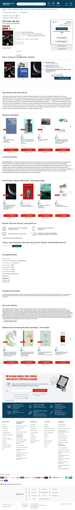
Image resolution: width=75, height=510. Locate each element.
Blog (3, 449)
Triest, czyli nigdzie (42, 139)
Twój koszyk (33, 428)
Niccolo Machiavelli (24, 355)
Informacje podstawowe (21, 425)
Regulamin (46, 426)
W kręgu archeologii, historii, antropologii (45, 352)
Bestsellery (45, 9)
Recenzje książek (48, 440)
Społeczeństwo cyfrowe (52, 65)
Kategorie (4, 9)
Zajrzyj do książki (6, 48)
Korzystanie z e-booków (21, 432)
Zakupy (18, 430)
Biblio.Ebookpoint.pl (44, 498)
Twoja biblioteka (34, 432)
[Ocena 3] (21, 35)
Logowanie (32, 424)
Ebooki (10, 9)
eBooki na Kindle (20, 445)
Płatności (46, 436)
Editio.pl (34, 492)
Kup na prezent (62, 37)
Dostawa (46, 434)
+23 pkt (12, 28)
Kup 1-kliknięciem (62, 41)
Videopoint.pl (34, 495)
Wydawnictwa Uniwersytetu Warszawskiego (32, 34)
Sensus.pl (55, 489)
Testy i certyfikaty (6, 447)
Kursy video (27, 9)
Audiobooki (16, 9)
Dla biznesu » (16, 410)
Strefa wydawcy (61, 426)
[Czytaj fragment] (19, 43)
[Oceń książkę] (22, 35)
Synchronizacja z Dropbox (22, 447)
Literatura (4, 280)
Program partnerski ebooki (64, 428)
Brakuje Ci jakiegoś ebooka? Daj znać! (40, 411)
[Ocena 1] (18, 35)
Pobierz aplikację (8, 12)
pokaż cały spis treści (10, 321)
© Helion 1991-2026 (6, 506)
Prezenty (32, 434)
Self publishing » (58, 410)
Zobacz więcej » (10, 400)
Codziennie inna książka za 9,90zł (10, 17)
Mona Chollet (23, 143)
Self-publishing (61, 434)
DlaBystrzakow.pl (44, 492)
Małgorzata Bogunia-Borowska (52, 67)
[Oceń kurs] (7, 246)
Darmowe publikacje (6, 438)
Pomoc (20, 238)
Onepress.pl (44, 489)
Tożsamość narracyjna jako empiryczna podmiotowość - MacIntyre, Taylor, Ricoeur (10, 353)
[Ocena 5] (24, 35)
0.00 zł (63, 362)
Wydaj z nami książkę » (39, 404)
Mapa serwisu (47, 442)
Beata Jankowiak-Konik (42, 354)
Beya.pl (44, 495)
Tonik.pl (69, 503)
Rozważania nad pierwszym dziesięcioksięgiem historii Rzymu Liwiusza (27, 353)
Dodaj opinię (17, 246)
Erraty (45, 438)
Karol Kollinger (50, 354)
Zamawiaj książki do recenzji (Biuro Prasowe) (63, 431)
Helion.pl (34, 489)
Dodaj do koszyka (61, 28)
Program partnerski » (18, 404)
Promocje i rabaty (6, 432)
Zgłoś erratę (5, 276)
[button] (70, 126)
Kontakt (46, 424)
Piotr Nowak (22, 32)
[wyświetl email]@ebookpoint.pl (39, 505)
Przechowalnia (33, 430)
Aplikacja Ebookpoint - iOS (22, 452)
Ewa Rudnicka (23, 206)
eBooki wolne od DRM (21, 440)
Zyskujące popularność (7, 434)
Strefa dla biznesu (62, 424)
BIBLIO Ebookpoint (62, 438)
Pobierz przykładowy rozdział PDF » (10, 273)
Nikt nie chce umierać (26, 205)
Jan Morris (40, 140)
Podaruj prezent (24, 12)
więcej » (26, 398)
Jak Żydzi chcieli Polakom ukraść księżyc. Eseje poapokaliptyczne (9, 206)
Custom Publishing (62, 440)
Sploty (34, 498)
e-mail (7, 390)
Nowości (39, 9)
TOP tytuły (5, 430)
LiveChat (46, 445)
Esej (9, 280)
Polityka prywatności (49, 428)
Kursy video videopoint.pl (64, 468)
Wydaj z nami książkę (62, 436)
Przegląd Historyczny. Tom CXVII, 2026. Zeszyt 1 (61, 352)
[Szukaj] (44, 4)
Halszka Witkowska (29, 32)
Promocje (33, 9)
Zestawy (4, 440)
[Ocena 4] (23, 35)
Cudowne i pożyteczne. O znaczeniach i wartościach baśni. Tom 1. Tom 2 (61, 141)
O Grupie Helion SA (62, 447)
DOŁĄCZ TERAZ (40, 390)
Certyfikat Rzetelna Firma (64, 449)
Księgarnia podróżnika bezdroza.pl (63, 462)
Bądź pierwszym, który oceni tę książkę (36, 35)
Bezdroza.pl (54, 492)
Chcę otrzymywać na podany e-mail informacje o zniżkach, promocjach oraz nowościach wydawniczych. (21, 396)
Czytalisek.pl (54, 495)
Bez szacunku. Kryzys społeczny (9, 140)
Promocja (5, 28)
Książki (21, 9)
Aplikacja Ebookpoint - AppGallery (21, 455)
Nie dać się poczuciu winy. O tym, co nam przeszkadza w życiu (27, 141)
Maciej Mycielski (58, 354)
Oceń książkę (33, 436)
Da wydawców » (58, 404)
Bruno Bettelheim (58, 143)
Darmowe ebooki (53, 9)
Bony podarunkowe (6, 445)
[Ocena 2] (20, 35)
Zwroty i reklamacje (48, 432)
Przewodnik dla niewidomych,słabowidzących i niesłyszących (20, 436)
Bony (16, 12)
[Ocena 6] (26, 35)
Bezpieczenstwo (20, 427)
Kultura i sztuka (5, 282)
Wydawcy (4, 442)
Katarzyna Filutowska (7, 355)
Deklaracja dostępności (49, 430)
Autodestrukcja (59, 205)
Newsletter (32, 438)
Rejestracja (32, 426)
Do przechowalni (62, 48)
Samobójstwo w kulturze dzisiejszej (44, 206)
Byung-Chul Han (7, 142)
